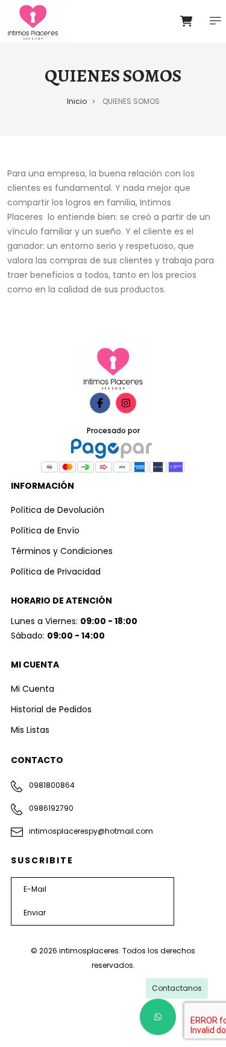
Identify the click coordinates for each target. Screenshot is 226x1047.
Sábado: (58, 636)
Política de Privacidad (56, 571)
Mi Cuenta (32, 689)
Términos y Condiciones (62, 551)
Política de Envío (45, 530)
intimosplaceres (89, 951)
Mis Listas (30, 730)
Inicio (77, 101)
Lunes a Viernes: (74, 621)
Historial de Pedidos (51, 709)
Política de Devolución (57, 510)
